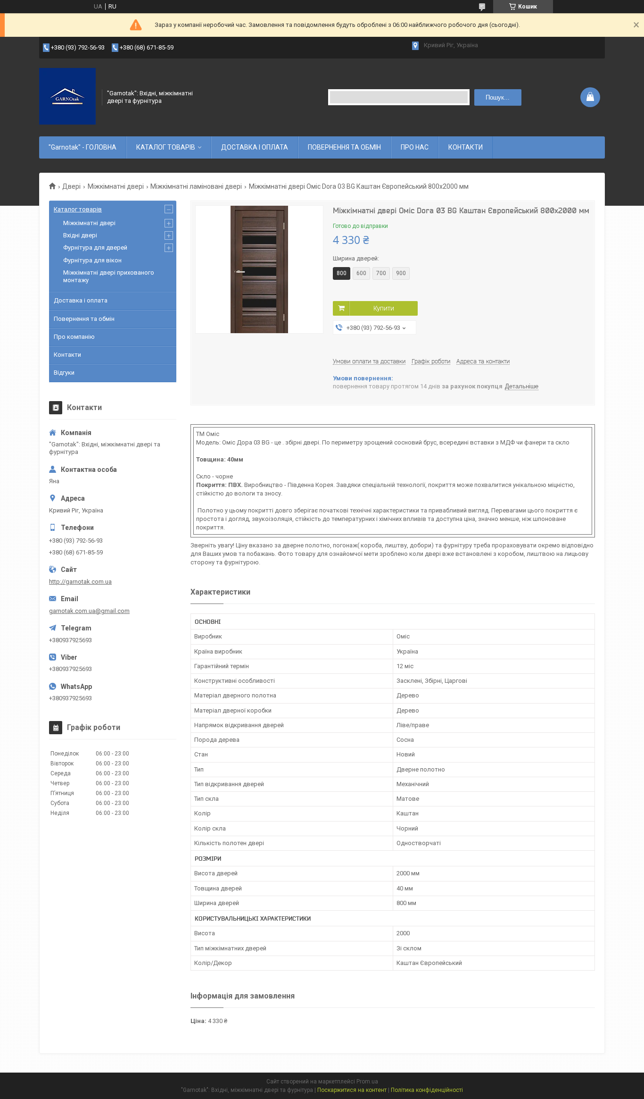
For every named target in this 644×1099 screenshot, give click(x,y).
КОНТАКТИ (465, 147)
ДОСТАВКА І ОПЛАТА (254, 147)
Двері (71, 186)
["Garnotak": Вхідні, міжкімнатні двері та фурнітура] (67, 96)
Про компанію (74, 336)
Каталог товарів (78, 209)
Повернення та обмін (84, 318)
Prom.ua (367, 1081)
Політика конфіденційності (427, 1090)
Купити (383, 308)
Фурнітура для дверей (95, 247)
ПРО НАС (415, 147)
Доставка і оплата (80, 300)
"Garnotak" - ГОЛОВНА (82, 147)
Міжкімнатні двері (116, 186)
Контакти (67, 354)
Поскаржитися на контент (352, 1090)
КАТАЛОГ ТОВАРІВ (165, 147)
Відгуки (64, 372)
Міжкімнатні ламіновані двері (196, 186)
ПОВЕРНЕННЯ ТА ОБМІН (344, 147)
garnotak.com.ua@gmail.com (89, 610)
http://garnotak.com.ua (80, 581)
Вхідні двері (80, 235)
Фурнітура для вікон (92, 260)
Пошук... (498, 97)
